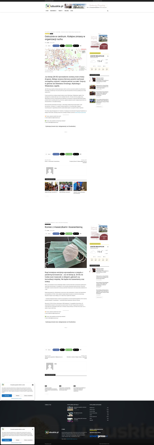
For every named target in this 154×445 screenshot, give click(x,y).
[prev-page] (45, 196)
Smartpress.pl (93, 430)
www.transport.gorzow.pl (80, 112)
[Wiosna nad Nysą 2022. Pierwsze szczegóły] (70, 420)
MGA (48, 42)
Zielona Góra (76, 190)
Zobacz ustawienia (28, 440)
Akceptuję (7, 440)
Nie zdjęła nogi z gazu (78, 412)
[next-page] (47, 196)
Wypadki (51, 33)
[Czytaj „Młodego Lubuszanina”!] (65, 186)
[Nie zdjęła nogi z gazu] (70, 414)
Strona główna (47, 31)
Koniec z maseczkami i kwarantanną (52, 161)
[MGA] (45, 42)
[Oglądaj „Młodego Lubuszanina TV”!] (51, 186)
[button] (32, 429)
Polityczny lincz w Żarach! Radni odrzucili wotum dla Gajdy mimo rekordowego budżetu (102, 86)
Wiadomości (53, 31)
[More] (80, 46)
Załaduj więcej (99, 106)
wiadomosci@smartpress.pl (71, 439)
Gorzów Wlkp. (58, 31)
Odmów (17, 440)
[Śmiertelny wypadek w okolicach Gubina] (70, 409)
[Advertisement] (77, 21)
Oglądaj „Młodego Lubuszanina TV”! (51, 192)
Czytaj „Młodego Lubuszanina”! (64, 192)
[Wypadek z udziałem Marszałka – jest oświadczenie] (80, 186)
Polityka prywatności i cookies (16, 442)
